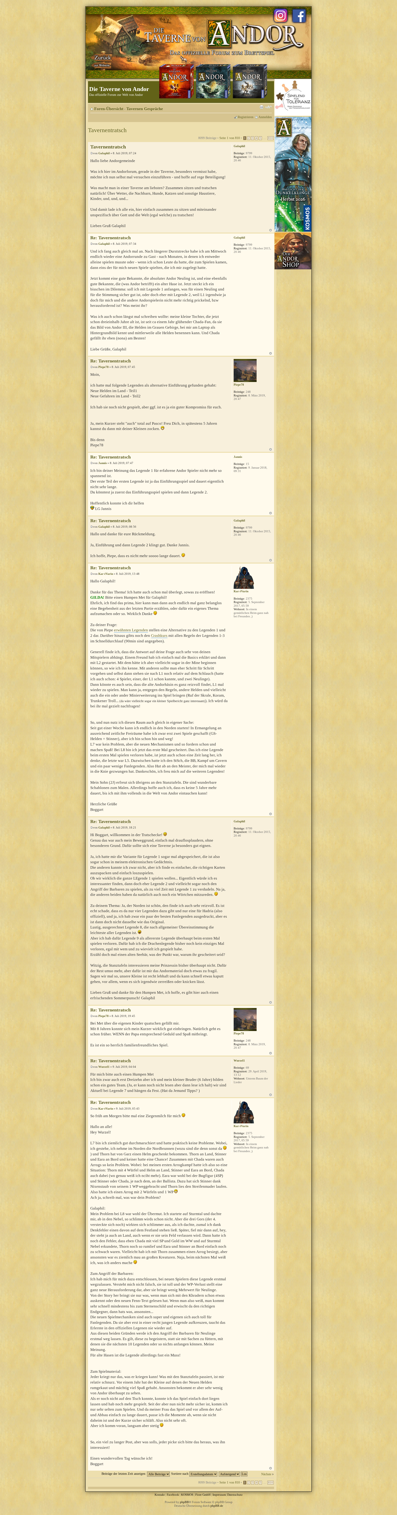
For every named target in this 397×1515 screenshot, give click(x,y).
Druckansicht (261, 107)
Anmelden (265, 117)
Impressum (219, 1494)
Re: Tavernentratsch (110, 237)
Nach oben (270, 230)
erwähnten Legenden (131, 630)
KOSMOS (187, 1494)
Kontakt (160, 1494)
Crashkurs (159, 635)
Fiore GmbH (202, 1494)
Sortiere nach (180, 1473)
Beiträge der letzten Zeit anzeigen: (124, 1473)
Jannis (102, 463)
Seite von (229, 138)
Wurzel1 (104, 1066)
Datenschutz (235, 1494)
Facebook (173, 1494)
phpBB (184, 1502)
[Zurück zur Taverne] (101, 60)
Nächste (266, 1474)
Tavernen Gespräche (144, 108)
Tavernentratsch (107, 130)
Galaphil (104, 153)
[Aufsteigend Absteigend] (233, 1473)
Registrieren (245, 117)
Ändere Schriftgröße (268, 107)
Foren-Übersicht (108, 108)
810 (270, 138)
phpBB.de (216, 1505)
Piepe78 (103, 367)
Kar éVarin (105, 573)
